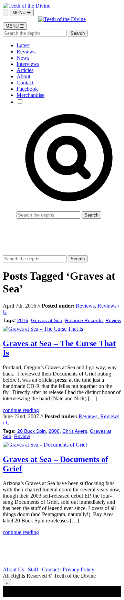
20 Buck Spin (31, 431)
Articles (25, 70)
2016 (22, 320)
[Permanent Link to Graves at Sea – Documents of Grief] (45, 445)
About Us (13, 569)
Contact (25, 83)
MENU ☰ (21, 12)
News (23, 58)
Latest (23, 45)
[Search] (5, 12)
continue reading (21, 410)
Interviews (28, 64)
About (23, 76)
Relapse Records (84, 320)
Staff (33, 569)
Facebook (27, 89)
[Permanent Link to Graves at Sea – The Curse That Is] (43, 329)
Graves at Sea (46, 320)
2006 (54, 431)
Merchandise (30, 95)
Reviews (26, 51)
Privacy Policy (78, 569)
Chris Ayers (74, 431)
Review (113, 320)
